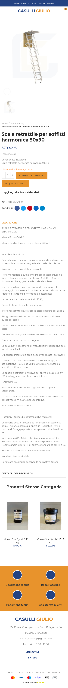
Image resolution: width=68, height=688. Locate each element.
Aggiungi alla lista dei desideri (21, 192)
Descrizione (9, 222)
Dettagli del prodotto (17, 473)
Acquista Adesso (15, 183)
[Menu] (5, 10)
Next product (64, 125)
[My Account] (59, 10)
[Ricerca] (9, 10)
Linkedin (36, 208)
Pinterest (29, 208)
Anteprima (25, 508)
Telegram (42, 208)
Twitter (23, 208)
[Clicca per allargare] (7, 91)
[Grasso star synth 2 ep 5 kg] (50, 515)
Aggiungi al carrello (31, 175)
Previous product (56, 125)
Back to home (60, 125)
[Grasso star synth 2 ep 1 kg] (17, 515)
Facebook (17, 208)
